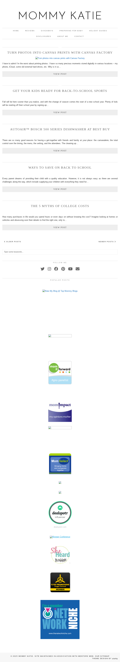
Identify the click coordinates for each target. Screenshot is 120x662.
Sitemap (105, 656)
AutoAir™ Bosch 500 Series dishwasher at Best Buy (60, 129)
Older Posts (13, 241)
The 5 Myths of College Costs (60, 206)
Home (16, 31)
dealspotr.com (60, 527)
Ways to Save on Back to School (60, 167)
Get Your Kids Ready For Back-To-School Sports (60, 90)
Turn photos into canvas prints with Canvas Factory (60, 52)
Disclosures (43, 36)
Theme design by (105, 658)
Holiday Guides (98, 31)
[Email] (78, 269)
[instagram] (49, 269)
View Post (60, 74)
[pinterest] (63, 269)
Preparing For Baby (71, 31)
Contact (79, 36)
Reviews (30, 31)
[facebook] (56, 269)
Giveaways (47, 31)
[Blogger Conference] (60, 537)
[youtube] (70, 269)
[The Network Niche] (60, 638)
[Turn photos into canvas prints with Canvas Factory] (60, 58)
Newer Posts (107, 241)
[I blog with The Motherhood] (60, 333)
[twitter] (43, 269)
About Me (62, 36)
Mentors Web (86, 656)
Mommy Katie (60, 16)
